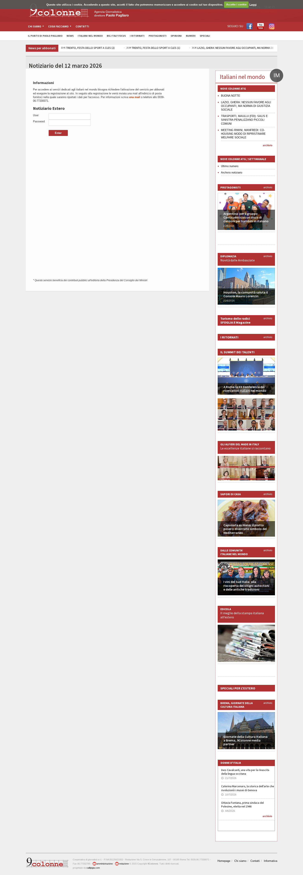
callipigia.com (93, 868)
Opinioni (176, 36)
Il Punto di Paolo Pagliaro (45, 36)
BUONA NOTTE (230, 95)
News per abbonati (42, 48)
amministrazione (104, 863)
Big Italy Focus (116, 36)
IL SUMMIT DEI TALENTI (237, 352)
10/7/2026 (228, 794)
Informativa (270, 860)
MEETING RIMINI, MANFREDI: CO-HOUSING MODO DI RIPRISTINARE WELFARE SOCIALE (243, 134)
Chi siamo (240, 860)
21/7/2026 (228, 778)
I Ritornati (137, 36)
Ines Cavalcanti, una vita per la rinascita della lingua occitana (245, 772)
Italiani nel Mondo (90, 36)
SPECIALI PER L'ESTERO (237, 688)
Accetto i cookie (236, 4)
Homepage (223, 860)
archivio (267, 145)
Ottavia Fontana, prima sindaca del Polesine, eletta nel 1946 (242, 804)
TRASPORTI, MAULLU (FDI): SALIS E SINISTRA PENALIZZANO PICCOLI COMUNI (244, 120)
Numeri (191, 36)
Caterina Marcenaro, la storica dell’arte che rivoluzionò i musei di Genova (247, 788)
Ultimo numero (229, 166)
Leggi (253, 4)
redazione (124, 863)
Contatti (82, 26)
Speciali (205, 36)
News (70, 36)
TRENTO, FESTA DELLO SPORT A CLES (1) (153, 48)
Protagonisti (158, 36)
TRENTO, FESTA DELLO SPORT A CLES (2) (88, 48)
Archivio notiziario (231, 172)
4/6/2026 (228, 810)
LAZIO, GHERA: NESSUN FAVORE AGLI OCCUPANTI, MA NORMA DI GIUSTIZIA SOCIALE (246, 106)
